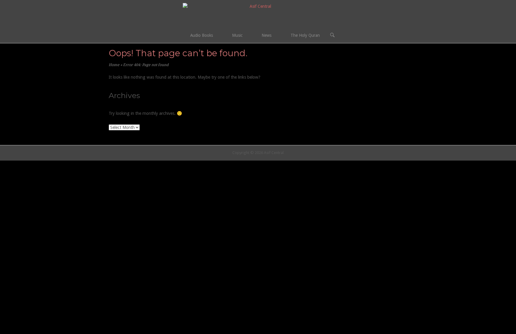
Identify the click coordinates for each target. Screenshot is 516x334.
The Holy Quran (305, 35)
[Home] (258, 15)
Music (237, 35)
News (266, 35)
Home (114, 65)
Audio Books (201, 35)
